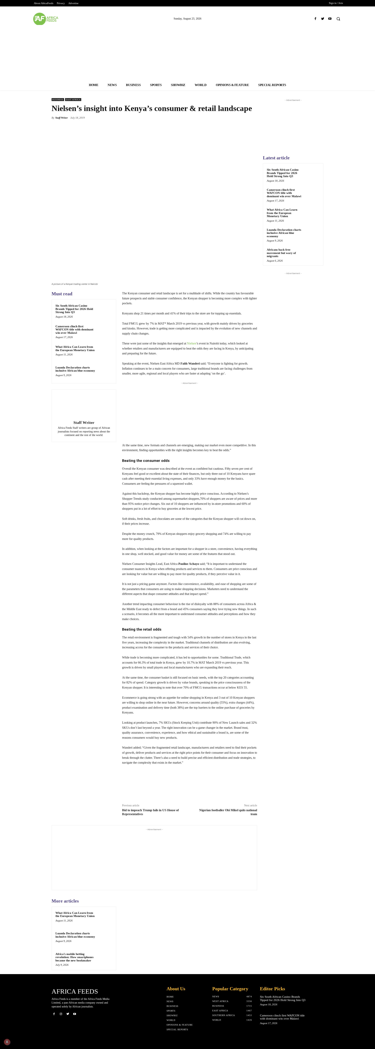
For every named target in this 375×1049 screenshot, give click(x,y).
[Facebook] (315, 18)
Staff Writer (61, 117)
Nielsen (191, 343)
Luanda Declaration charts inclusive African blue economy (75, 369)
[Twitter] (322, 18)
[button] (338, 18)
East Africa (73, 100)
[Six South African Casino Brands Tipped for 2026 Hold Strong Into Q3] (104, 310)
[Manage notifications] (7, 1042)
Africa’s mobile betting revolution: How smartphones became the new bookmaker (74, 957)
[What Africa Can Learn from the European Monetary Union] (104, 351)
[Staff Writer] (84, 405)
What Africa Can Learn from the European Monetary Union (75, 348)
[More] (253, 118)
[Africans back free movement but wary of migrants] (313, 254)
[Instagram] (60, 1014)
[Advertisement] (187, 52)
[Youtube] (330, 18)
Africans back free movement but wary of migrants (281, 253)
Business (57, 100)
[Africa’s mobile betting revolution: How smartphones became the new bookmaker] (104, 959)
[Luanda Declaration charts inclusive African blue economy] (104, 372)
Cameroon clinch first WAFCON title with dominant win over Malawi (74, 329)
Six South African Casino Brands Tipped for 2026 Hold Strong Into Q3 (74, 309)
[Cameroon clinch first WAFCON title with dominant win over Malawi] (104, 331)
